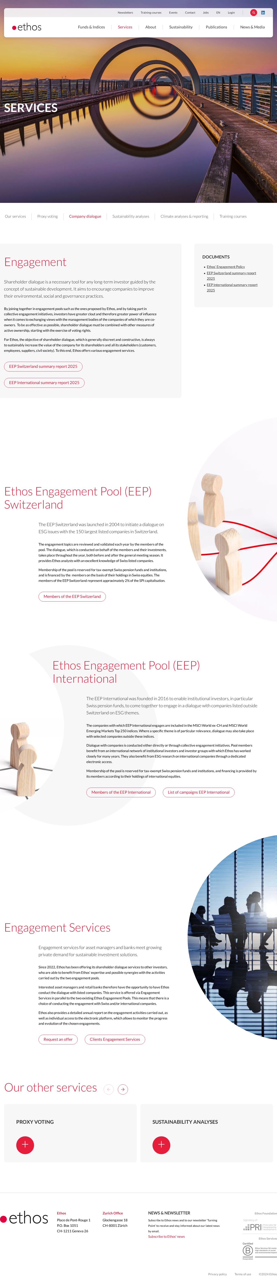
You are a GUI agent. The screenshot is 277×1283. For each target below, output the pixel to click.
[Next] (123, 1089)
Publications (216, 27)
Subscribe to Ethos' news (166, 1236)
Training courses (151, 12)
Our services (15, 216)
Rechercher (253, 12)
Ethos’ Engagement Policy (226, 267)
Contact (190, 12)
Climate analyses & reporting (184, 216)
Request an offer (58, 1040)
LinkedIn (263, 12)
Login (231, 12)
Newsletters (125, 12)
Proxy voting (47, 216)
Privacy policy (217, 1274)
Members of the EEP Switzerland (72, 597)
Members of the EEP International (121, 792)
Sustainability (181, 27)
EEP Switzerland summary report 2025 (43, 367)
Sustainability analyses (131, 216)
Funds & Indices (91, 27)
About (150, 27)
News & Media (252, 27)
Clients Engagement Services (115, 1040)
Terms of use (243, 1274)
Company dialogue (85, 216)
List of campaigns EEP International (199, 792)
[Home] (26, 29)
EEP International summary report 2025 (44, 383)
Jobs (206, 12)
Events (173, 12)
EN (218, 12)
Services (125, 27)
